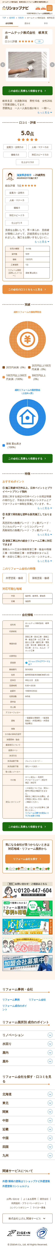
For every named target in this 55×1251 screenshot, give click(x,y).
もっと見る (43, 112)
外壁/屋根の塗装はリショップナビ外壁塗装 (26, 1181)
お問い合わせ (13, 1199)
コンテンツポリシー (19, 1207)
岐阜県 (12, 17)
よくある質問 (29, 1199)
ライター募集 (39, 1207)
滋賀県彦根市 (24, 175)
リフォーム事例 (11, 999)
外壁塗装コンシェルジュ (15, 1186)
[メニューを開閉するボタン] (49, 8)
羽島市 (21, 17)
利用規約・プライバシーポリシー (27, 1203)
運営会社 (44, 1199)
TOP (4, 17)
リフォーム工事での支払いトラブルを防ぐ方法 (37, 814)
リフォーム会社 (37, 999)
